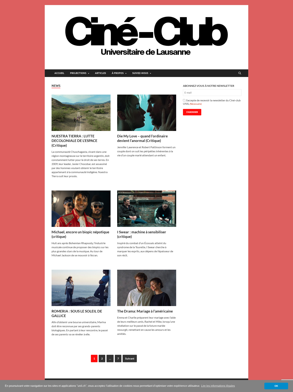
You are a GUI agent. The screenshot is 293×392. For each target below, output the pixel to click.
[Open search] (239, 73)
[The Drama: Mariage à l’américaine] (146, 288)
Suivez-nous (140, 73)
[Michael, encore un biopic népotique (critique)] (81, 209)
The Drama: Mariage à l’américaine (145, 311)
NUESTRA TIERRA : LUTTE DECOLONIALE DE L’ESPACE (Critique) (74, 140)
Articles (100, 73)
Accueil (59, 73)
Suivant (129, 358)
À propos (118, 73)
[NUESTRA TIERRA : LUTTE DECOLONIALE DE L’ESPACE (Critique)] (81, 113)
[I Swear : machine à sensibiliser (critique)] (146, 209)
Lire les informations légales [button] (218, 385)
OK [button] (276, 386)
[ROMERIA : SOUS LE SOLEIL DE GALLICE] (81, 288)
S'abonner (192, 112)
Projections (78, 73)
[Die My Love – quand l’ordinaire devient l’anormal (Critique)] (146, 113)
